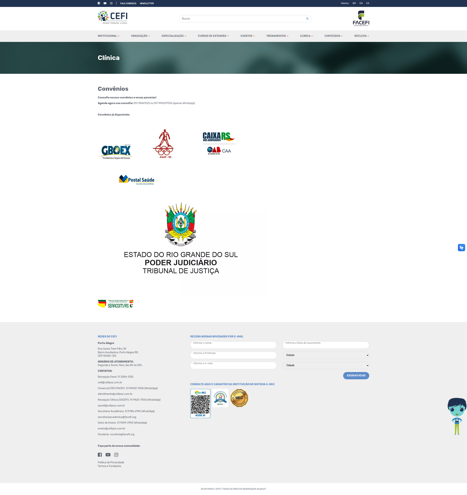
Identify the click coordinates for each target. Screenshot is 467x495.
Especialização (173, 36)
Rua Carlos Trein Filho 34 (112, 348)
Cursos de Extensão (212, 36)
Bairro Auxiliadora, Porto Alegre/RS (118, 352)
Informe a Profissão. (205, 353)
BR (354, 3)
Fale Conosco (128, 3)
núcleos (360, 36)
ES (367, 3)
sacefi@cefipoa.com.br (111, 405)
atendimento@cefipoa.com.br (115, 394)
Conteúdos (332, 36)
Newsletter (147, 3)
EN (361, 3)
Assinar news (356, 375)
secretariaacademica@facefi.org (117, 417)
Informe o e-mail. (203, 363)
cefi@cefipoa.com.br (110, 382)
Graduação (139, 36)
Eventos (246, 36)
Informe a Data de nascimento (303, 343)
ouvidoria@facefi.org (122, 434)
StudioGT (261, 489)
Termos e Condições (109, 466)
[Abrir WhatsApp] (457, 485)
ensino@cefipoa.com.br (111, 428)
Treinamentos (276, 36)
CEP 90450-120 (107, 355)
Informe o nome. (202, 343)
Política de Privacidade (111, 462)
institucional (107, 36)
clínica (305, 36)
